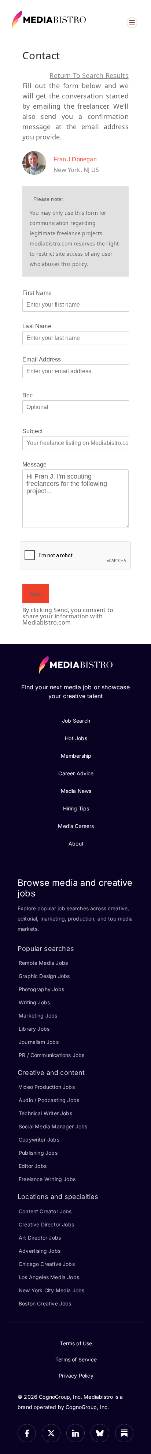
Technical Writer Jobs (45, 1113)
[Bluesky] (100, 1433)
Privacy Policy (76, 1375)
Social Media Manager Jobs (53, 1126)
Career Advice (75, 773)
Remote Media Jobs (43, 963)
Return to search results (88, 75)
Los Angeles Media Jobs (49, 1277)
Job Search (76, 720)
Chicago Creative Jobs (47, 1264)
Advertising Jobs (39, 1251)
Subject (32, 431)
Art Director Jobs (40, 1237)
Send (36, 594)
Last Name (36, 326)
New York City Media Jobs (51, 1290)
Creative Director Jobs (46, 1224)
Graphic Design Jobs (44, 976)
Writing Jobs (34, 1002)
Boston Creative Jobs (45, 1303)
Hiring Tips (76, 808)
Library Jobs (34, 1029)
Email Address (41, 359)
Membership (76, 756)
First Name (37, 293)
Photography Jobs (41, 989)
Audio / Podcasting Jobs (49, 1100)
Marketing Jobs (38, 1015)
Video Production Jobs (47, 1087)
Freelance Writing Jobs (47, 1179)
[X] (51, 1433)
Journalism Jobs (39, 1042)
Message (34, 464)
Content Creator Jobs (45, 1211)
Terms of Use (76, 1343)
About (76, 843)
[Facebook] (27, 1433)
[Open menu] (132, 22)
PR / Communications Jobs (51, 1055)
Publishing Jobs (38, 1153)
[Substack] (124, 1433)
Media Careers (76, 826)
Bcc (27, 395)
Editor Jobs (33, 1166)
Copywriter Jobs (39, 1139)
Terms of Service (76, 1359)
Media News (76, 791)
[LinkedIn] (75, 1433)
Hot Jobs (76, 738)
